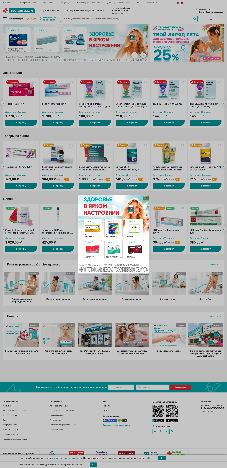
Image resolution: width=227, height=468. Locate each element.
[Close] (146, 197)
